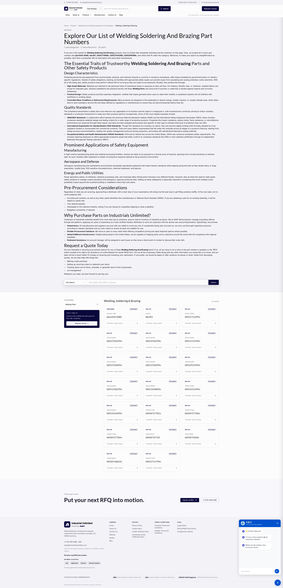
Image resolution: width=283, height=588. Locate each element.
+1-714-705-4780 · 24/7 (73, 542)
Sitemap (112, 535)
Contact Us (112, 15)
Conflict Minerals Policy (140, 531)
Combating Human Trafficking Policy (138, 536)
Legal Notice (181, 525)
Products (85, 15)
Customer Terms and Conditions (162, 527)
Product (73, 26)
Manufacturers (99, 15)
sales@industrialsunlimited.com (75, 545)
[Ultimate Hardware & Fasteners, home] (73, 9)
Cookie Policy (137, 528)
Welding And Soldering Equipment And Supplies (95, 26)
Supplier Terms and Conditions (162, 532)
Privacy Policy (137, 525)
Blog (121, 15)
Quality (111, 538)
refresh (277, 523)
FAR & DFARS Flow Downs (186, 528)
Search (213, 282)
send (277, 571)
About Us (112, 528)
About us (76, 15)
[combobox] (130, 8)
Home (67, 15)
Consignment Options (185, 531)
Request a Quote (210, 9)
